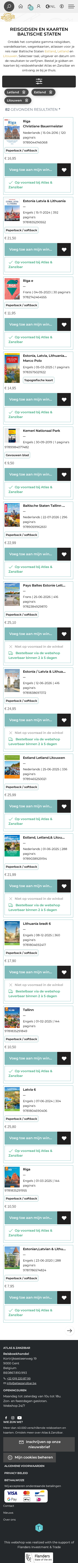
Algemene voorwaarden (24, 1466)
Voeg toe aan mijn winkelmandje (32, 170)
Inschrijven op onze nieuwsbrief (43, 1444)
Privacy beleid (16, 1473)
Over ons (9, 1519)
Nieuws (8, 1512)
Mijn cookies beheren (33, 1457)
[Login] (38, 6)
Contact (8, 1505)
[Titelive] (39, 1527)
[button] (50, 6)
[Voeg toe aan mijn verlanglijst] (64, 169)
